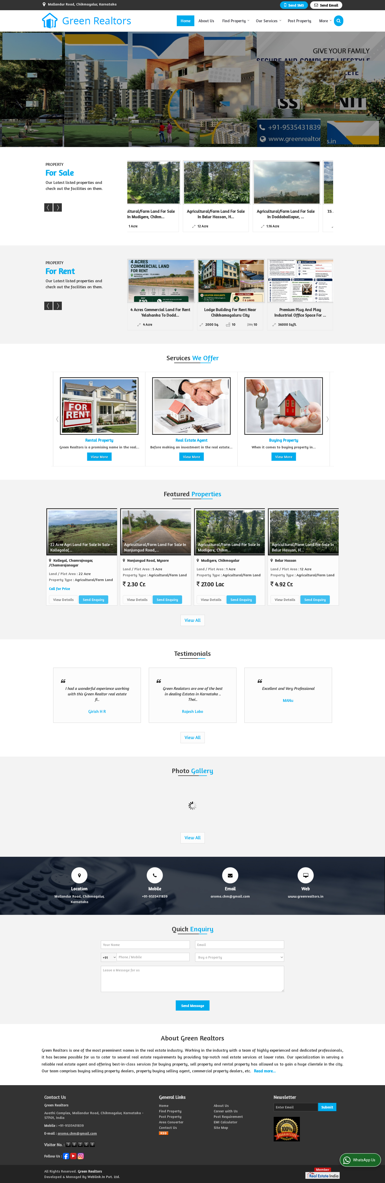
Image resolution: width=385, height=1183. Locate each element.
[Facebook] (66, 1155)
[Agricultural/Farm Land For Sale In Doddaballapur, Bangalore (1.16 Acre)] (205, 183)
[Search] (338, 20)
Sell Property (282, 440)
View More (98, 456)
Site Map (221, 1127)
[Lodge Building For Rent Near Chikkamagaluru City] (231, 281)
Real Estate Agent (98, 440)
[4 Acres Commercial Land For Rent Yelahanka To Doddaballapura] (161, 281)
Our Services (267, 20)
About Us (206, 20)
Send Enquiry (93, 599)
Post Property (299, 20)
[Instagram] (81, 1155)
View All (193, 620)
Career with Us (226, 1111)
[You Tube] (73, 1155)
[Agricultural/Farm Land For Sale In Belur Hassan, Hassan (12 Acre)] (135, 183)
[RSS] (163, 1133)
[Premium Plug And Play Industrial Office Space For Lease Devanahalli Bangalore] (301, 281)
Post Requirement (228, 1116)
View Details (63, 599)
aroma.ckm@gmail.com (230, 896)
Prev (48, 207)
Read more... (265, 1070)
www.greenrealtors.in (305, 896)
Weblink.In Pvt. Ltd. (103, 1176)
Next (57, 207)
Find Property (234, 20)
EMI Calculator (225, 1122)
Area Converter (171, 1122)
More (323, 20)
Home (185, 20)
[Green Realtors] (86, 21)
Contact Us (168, 1127)
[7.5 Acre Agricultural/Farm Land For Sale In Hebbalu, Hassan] (275, 183)
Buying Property (190, 440)
